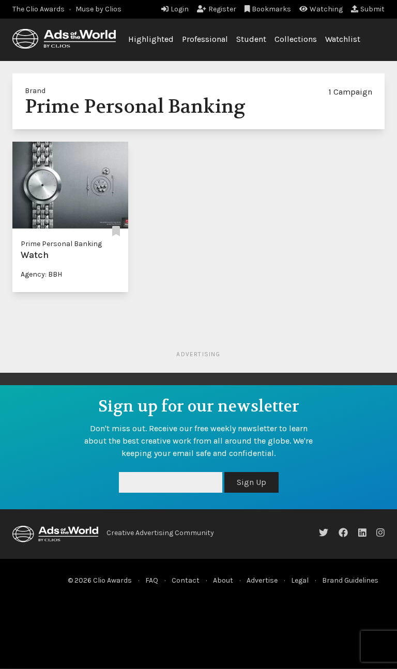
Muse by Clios (98, 9)
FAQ (151, 580)
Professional (205, 39)
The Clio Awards (38, 9)
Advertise (262, 580)
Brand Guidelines (350, 580)
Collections (295, 39)
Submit (372, 9)
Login (180, 9)
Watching (326, 9)
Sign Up (251, 482)
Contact (186, 580)
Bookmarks (271, 9)
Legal (300, 580)
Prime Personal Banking (61, 243)
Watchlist (342, 39)
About (223, 580)
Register (222, 9)
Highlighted (151, 39)
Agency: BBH (41, 274)
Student (251, 39)
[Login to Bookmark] (116, 231)
